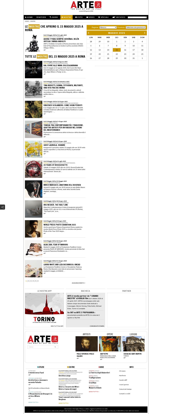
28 (91, 42)
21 (108, 54)
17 (134, 50)
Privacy (81, 408)
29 (100, 42)
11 (142, 46)
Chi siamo (122, 371)
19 (91, 54)
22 (117, 54)
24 (134, 54)
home (27, 21)
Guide (55, 17)
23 (125, 54)
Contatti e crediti (124, 393)
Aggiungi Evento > (78, 283)
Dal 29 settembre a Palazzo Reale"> (40, 392)
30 (108, 42)
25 (142, 54)
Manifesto (122, 375)
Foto (80, 17)
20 (100, 54)
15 (117, 50)
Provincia (121, 27)
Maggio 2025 (116, 33)
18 (142, 50)
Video (92, 17)
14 (108, 50)
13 (100, 50)
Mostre (67, 17)
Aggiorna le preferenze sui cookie (99, 408)
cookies (87, 408)
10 (134, 46)
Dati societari (67, 408)
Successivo (144, 33)
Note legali (75, 408)
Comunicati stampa (125, 389)
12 (91, 50)
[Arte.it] (86, 5)
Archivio (120, 17)
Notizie (42, 17)
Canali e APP (123, 380)
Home (30, 17)
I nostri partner (124, 384)
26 (91, 58)
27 (100, 58)
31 (134, 58)
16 (125, 50)
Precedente (88, 33)
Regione (95, 27)
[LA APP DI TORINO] (44, 326)
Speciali (105, 17)
